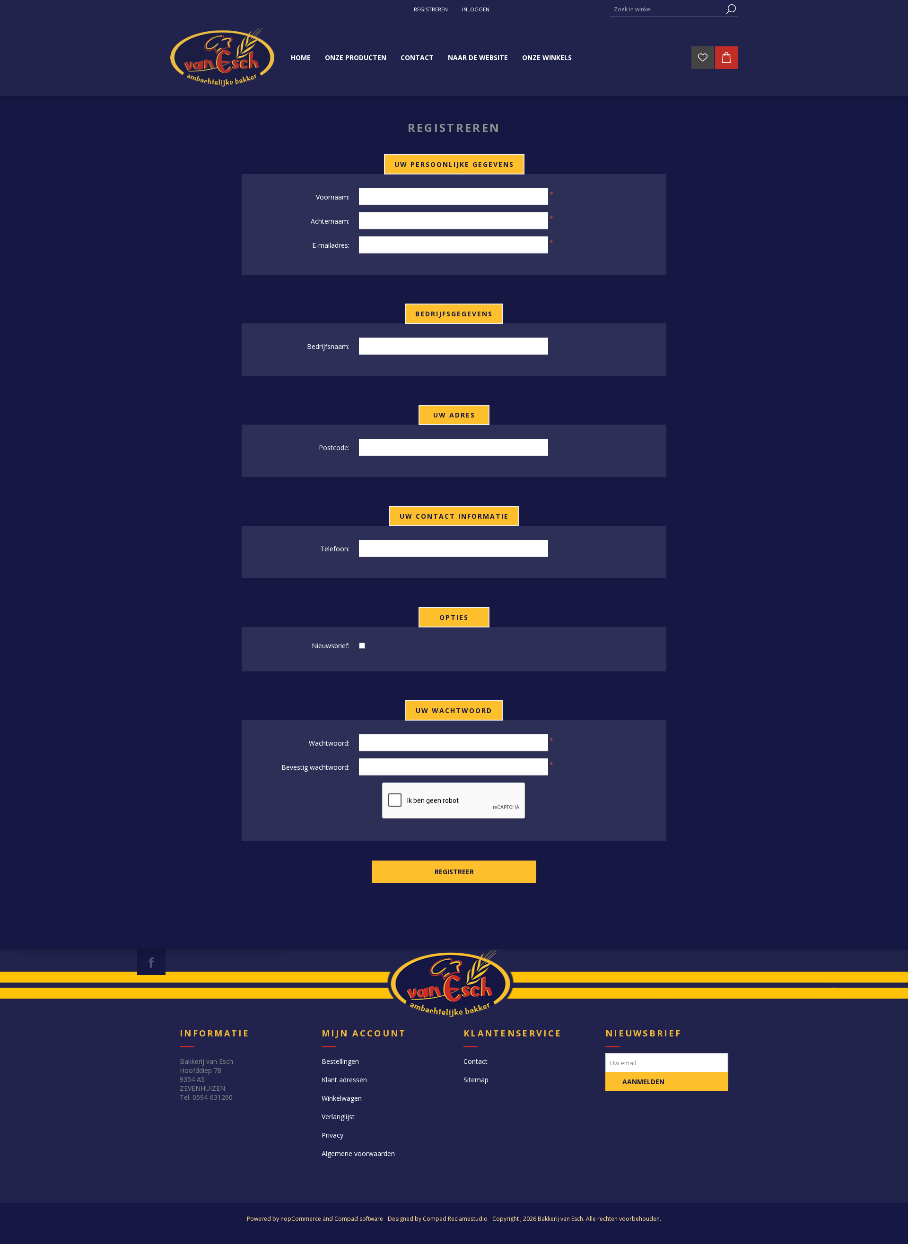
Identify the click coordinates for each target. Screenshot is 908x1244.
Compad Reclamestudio (455, 1219)
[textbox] (667, 9)
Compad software (358, 1219)
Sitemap (476, 1079)
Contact (475, 1061)
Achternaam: (330, 221)
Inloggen (475, 9)
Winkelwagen (342, 1098)
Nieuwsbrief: (330, 645)
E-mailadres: (330, 245)
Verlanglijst (338, 1116)
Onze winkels (547, 57)
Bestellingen (340, 1061)
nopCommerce (300, 1219)
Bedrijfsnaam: (328, 346)
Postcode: (334, 447)
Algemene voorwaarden (358, 1153)
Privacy (332, 1135)
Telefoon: (334, 548)
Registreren (431, 9)
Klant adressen (344, 1079)
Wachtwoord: (329, 743)
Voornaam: (332, 196)
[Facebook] (151, 962)
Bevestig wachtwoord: (315, 767)
